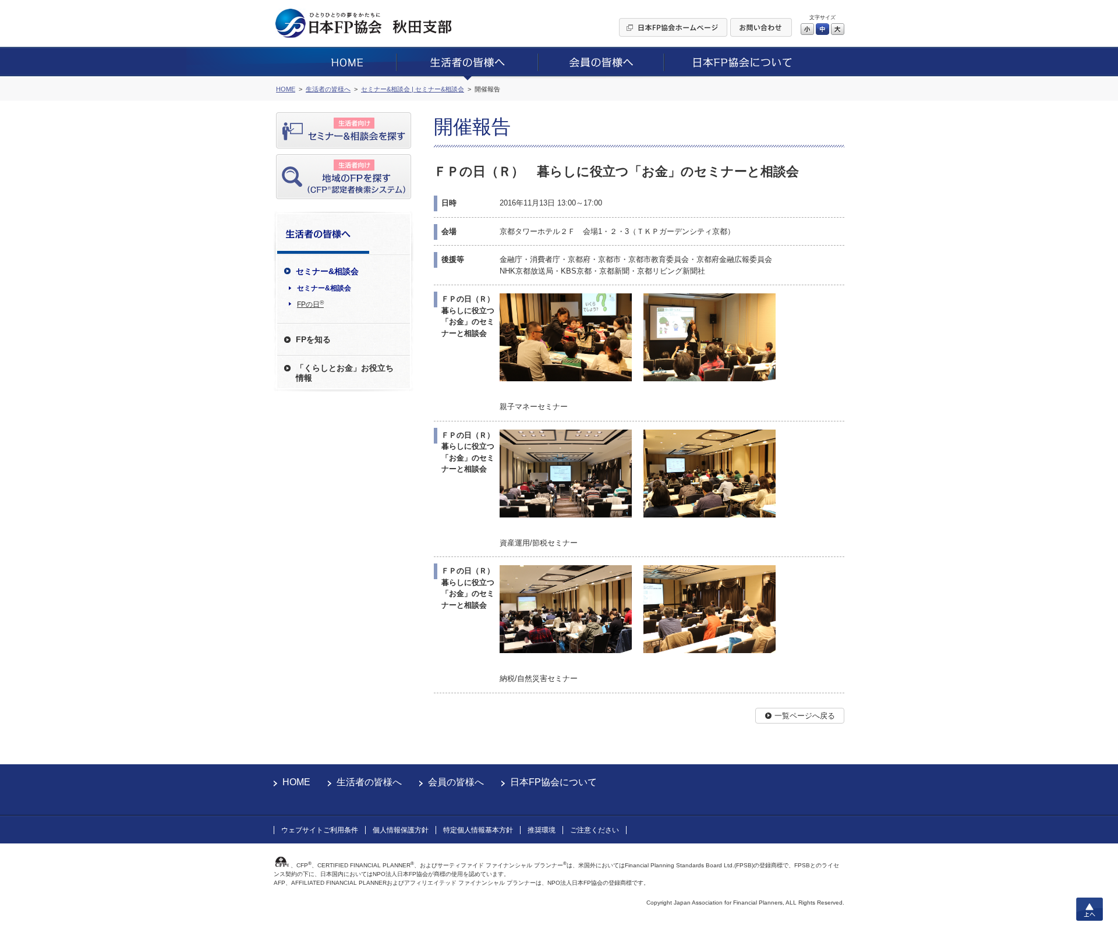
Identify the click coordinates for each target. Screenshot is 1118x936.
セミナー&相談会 (324, 288)
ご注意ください (594, 830)
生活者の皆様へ (369, 782)
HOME (296, 782)
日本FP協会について (553, 782)
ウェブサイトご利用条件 (319, 830)
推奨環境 (542, 830)
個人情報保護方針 (401, 830)
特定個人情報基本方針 (478, 830)
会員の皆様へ (456, 782)
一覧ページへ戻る (804, 715)
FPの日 (310, 304)
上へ (1089, 909)
